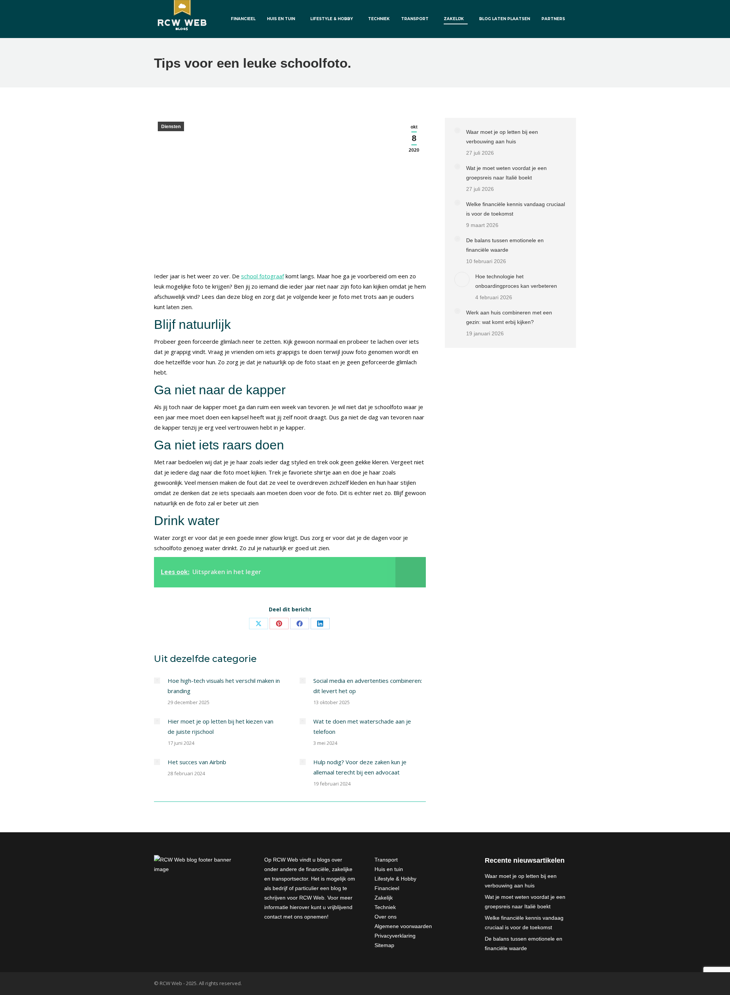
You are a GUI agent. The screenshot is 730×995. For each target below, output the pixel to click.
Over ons (386, 917)
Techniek (385, 907)
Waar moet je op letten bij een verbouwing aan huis (502, 136)
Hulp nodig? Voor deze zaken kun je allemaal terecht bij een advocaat (359, 767)
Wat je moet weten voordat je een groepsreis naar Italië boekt (506, 173)
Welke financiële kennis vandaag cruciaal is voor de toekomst (515, 209)
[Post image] (157, 681)
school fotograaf (262, 276)
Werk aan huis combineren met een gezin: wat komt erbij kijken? (509, 317)
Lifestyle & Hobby (395, 879)
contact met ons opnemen (295, 917)
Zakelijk (384, 898)
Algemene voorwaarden (403, 926)
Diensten (171, 126)
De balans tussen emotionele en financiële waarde (505, 245)
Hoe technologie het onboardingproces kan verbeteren (516, 281)
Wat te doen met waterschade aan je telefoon (362, 726)
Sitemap (384, 945)
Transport (386, 860)
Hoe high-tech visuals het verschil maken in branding (224, 686)
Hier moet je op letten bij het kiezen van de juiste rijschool (220, 726)
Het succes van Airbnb (197, 762)
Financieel (387, 888)
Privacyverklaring (395, 936)
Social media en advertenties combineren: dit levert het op (367, 686)
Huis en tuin (389, 869)
